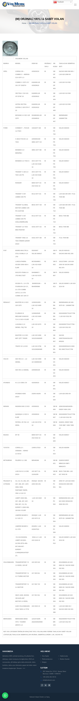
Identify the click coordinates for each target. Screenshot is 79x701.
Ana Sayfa (45, 656)
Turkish (60, 2)
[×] (5, 695)
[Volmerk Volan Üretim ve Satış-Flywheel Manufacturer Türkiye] (13, 4)
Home (24, 23)
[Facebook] (42, 685)
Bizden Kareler (65, 659)
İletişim (44, 662)
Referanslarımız (47, 659)
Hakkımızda (64, 656)
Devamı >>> (21, 668)
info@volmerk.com (49, 680)
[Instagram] (49, 685)
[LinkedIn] (45, 685)
